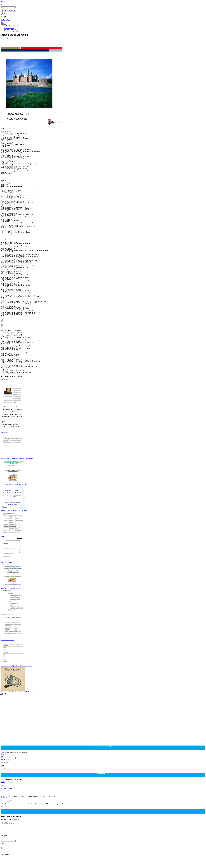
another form (14, 819)
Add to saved (14, 25)
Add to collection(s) (6, 25)
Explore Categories (5, 2)
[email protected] (6, 131)
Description (6, 759)
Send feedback (4, 806)
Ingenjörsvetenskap (9, 28)
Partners (6, 794)
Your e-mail (4, 835)
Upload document (5, 10)
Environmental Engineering (11, 31)
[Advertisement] (49, 43)
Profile (2, 22)
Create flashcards (14, 10)
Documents (3, 788)
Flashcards (3, 15)
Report (2, 794)
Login (2, 8)
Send (7, 854)
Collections (9, 15)
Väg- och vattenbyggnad (10, 29)
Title (2, 756)
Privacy (3, 797)
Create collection (5, 770)
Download (3, 693)
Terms (6, 797)
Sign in (3, 754)
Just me (4, 768)
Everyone (5, 767)
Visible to (3, 765)
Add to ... (3, 23)
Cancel (3, 854)
